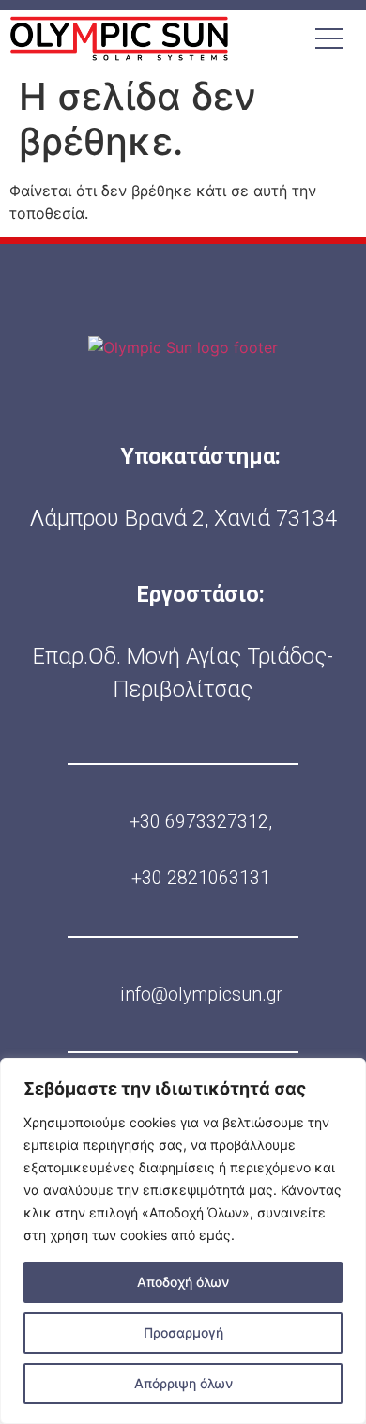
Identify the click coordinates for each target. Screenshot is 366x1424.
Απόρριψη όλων (183, 1383)
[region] (183, 1241)
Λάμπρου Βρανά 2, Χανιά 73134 (183, 518)
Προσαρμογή (183, 1332)
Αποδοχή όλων (183, 1282)
